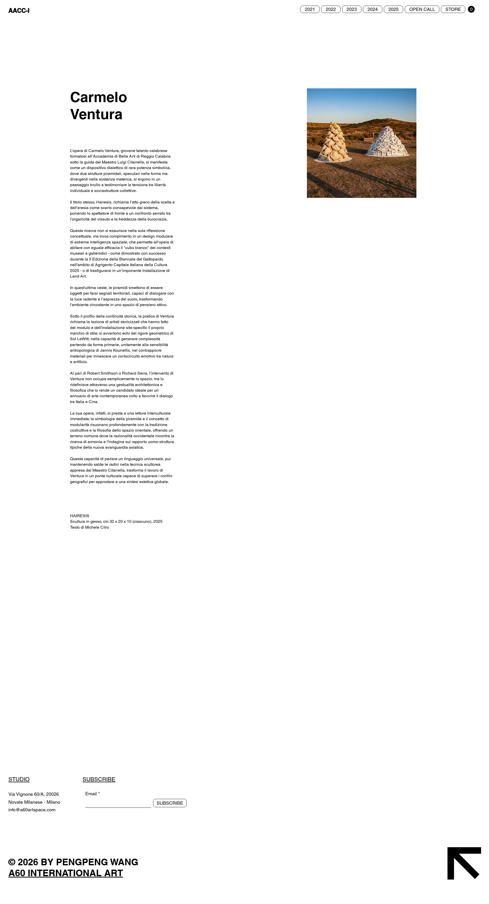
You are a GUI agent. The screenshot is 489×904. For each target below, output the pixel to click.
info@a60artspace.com (32, 809)
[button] (471, 9)
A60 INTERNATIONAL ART (65, 872)
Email (91, 793)
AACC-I (19, 10)
